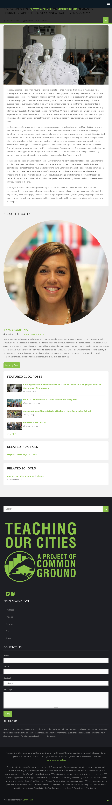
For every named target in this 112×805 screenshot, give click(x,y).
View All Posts (13, 434)
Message (8, 689)
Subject (8, 678)
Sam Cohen (28, 800)
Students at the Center (34, 423)
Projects (9, 617)
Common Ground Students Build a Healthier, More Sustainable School (57, 411)
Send (7, 714)
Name (7, 655)
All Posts (33, 455)
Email (7, 667)
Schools (9, 624)
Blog (8, 631)
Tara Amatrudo (16, 330)
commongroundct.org (56, 760)
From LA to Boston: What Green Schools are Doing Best (50, 399)
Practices (10, 610)
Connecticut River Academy (32, 334)
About (8, 638)
